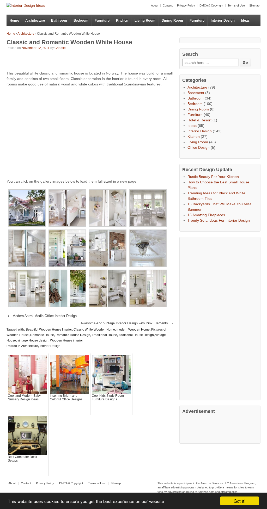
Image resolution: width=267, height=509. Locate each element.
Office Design (198, 147)
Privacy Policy (186, 5)
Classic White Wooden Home (94, 329)
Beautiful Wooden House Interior (49, 329)
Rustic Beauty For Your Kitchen (213, 177)
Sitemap (254, 5)
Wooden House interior (66, 340)
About (154, 5)
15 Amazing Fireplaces (206, 215)
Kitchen (122, 20)
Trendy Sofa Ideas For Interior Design (218, 220)
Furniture (102, 20)
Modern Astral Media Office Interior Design (45, 316)
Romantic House (42, 335)
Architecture (35, 20)
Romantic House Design (73, 335)
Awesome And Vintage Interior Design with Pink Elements (124, 323)
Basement (195, 93)
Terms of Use (236, 5)
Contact (168, 5)
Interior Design (223, 20)
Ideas (245, 20)
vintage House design (32, 340)
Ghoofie (60, 48)
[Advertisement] (68, 61)
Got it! (240, 501)
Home (14, 20)
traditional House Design (136, 335)
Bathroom (59, 20)
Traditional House (104, 335)
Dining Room (172, 20)
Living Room (145, 20)
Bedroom (81, 20)
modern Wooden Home (133, 329)
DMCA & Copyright (211, 5)
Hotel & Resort (199, 120)
